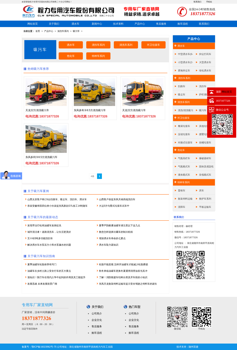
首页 (37, 31)
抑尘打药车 (205, 54)
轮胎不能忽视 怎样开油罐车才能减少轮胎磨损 (123, 264)
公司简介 (97, 313)
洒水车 (75, 23)
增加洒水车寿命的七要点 (112, 238)
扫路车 (181, 86)
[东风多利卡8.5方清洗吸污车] (94, 92)
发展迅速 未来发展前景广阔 (42, 283)
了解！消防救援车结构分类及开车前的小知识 (123, 277)
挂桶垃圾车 (205, 142)
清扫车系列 (98, 44)
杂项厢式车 (205, 174)
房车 (201, 190)
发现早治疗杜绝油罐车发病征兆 (44, 225)
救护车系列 (205, 198)
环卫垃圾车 (153, 44)
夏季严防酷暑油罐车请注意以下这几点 (119, 225)
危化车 (71, 56)
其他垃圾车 (205, 126)
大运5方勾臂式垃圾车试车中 (114, 205)
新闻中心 (97, 23)
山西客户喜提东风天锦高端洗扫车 (117, 199)
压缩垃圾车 (184, 134)
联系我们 (197, 2)
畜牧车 (181, 190)
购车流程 (183, 23)
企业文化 (97, 320)
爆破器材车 (205, 158)
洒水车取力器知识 (108, 244)
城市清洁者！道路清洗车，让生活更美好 (49, 231)
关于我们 (54, 23)
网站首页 (32, 23)
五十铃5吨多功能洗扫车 (40, 238)
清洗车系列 (63, 31)
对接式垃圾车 (185, 142)
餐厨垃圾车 (184, 126)
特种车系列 (98, 56)
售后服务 (161, 23)
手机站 (209, 2)
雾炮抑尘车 (184, 70)
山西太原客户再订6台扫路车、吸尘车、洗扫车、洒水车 (57, 199)
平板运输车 (205, 207)
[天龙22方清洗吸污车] (46, 92)
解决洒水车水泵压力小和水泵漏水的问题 (49, 244)
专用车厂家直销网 (37, 305)
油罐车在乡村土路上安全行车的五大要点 (49, 270)
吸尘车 (181, 94)
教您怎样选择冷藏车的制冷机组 (116, 231)
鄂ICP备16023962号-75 (43, 346)
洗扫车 (202, 86)
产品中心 (140, 23)
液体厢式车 (184, 174)
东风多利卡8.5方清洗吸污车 (90, 110)
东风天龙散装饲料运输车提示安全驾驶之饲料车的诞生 (128, 283)
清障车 (181, 207)
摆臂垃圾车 (205, 134)
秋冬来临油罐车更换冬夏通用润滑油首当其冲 (123, 270)
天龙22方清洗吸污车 (37, 110)
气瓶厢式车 (184, 166)
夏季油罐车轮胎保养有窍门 (41, 264)
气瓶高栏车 (184, 158)
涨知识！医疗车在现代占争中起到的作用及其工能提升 (56, 277)
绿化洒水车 (205, 70)
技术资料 (118, 23)
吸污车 (76, 31)
